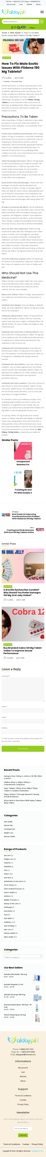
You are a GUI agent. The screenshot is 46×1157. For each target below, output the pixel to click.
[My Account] (12, 27)
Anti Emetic (8, 911)
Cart (21, 4)
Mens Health (8, 937)
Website (4, 728)
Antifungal (8, 907)
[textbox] (23, 957)
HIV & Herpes (9, 885)
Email (4, 717)
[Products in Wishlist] (15, 27)
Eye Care (7, 855)
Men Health (6, 58)
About (38, 4)
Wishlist (29, 4)
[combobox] (23, 956)
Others (6, 874)
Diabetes (7, 863)
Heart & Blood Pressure (13, 889)
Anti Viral (7, 878)
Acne (6, 915)
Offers (32, 28)
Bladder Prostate (10, 900)
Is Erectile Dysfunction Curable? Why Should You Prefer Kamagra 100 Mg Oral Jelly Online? (22, 592)
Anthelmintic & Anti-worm (13, 881)
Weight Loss (8, 833)
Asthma (7, 896)
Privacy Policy (23, 1104)
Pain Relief (8, 918)
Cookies (23, 1100)
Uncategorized (9, 829)
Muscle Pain (8, 825)
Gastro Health (9, 892)
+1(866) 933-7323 (26, 1049)
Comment (6, 676)
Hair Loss (7, 929)
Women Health (9, 836)
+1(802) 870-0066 (27, 1052)
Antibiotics (8, 922)
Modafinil (7, 866)
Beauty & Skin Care (11, 903)
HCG (5, 870)
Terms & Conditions (23, 1095)
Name (4, 706)
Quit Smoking (9, 926)
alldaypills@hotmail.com (26, 1054)
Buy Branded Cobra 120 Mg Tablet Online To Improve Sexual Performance (22, 650)
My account (11, 4)
